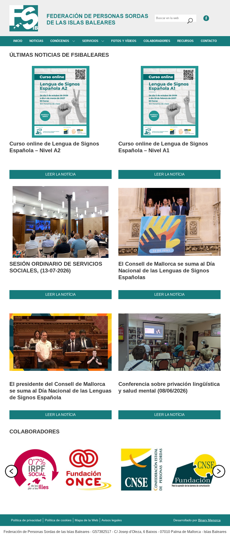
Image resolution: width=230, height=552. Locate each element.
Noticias (36, 41)
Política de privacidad (26, 520)
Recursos (185, 41)
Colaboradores (157, 41)
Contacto (209, 41)
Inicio (17, 41)
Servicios (90, 41)
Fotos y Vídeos (123, 41)
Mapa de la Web (86, 520)
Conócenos (60, 41)
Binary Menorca (209, 520)
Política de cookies (58, 520)
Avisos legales (112, 520)
